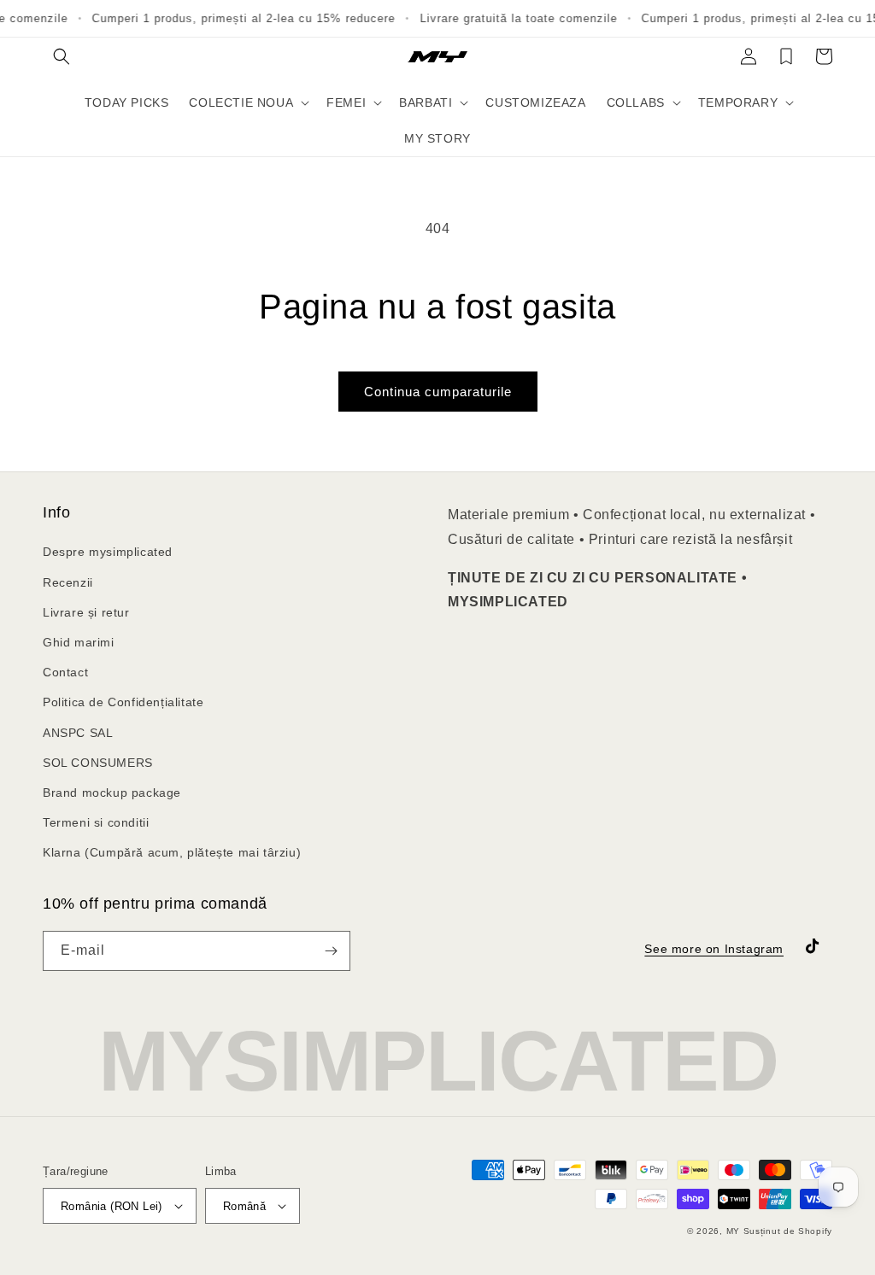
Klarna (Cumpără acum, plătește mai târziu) (172, 852)
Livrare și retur (86, 612)
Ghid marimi (79, 642)
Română (244, 1206)
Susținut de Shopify (787, 1231)
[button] (61, 56)
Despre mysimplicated (108, 552)
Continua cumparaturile (438, 391)
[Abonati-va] (330, 951)
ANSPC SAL (78, 733)
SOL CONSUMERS (98, 762)
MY (733, 1231)
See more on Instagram (714, 949)
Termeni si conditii (96, 822)
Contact (65, 672)
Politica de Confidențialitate (123, 702)
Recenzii (68, 582)
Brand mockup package (112, 792)
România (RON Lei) (111, 1206)
